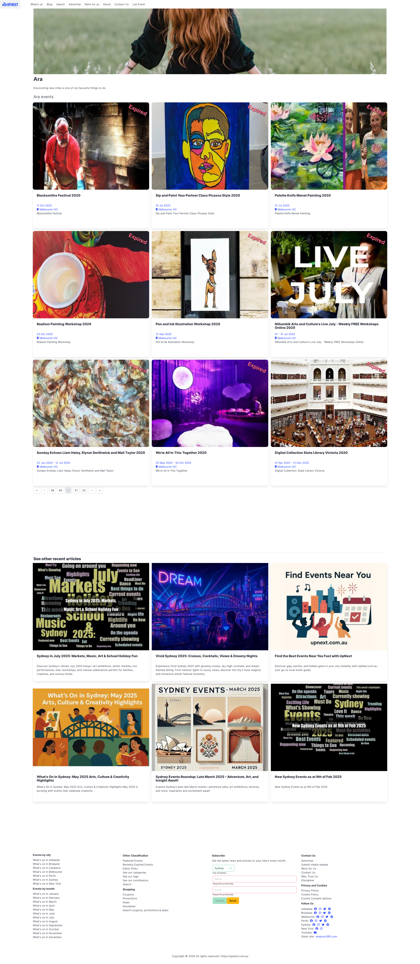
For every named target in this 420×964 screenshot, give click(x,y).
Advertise (75, 4)
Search (60, 4)
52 (84, 490)
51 (76, 490)
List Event (139, 4)
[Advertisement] (15, 29)
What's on (37, 4)
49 (60, 490)
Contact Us (122, 4)
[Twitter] (325, 909)
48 (52, 490)
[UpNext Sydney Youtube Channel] (315, 932)
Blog (49, 4)
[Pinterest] (329, 909)
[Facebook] (316, 909)
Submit (219, 900)
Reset (232, 900)
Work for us (92, 4)
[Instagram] (320, 909)
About (107, 4)
